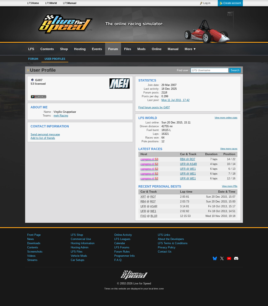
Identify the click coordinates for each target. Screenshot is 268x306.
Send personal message (45, 134)
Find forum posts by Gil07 (154, 107)
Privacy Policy (166, 247)
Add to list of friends (43, 138)
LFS (33, 3)
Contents (32, 247)
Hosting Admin (79, 247)
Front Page (34, 234)
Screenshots (35, 251)
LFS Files (76, 251)
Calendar (119, 243)
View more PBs (229, 186)
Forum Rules (122, 251)
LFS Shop (77, 234)
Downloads (33, 243)
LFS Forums (121, 247)
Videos (31, 255)
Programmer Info (124, 255)
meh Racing (61, 115)
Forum (33, 58)
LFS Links (164, 234)
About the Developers (171, 239)
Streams (32, 260)
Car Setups (77, 260)
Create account (232, 3)
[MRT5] (207, 26)
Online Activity (123, 234)
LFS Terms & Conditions (173, 243)
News (30, 239)
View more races (228, 148)
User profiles (55, 58)
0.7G (89, 30)
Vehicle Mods (79, 255)
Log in (206, 3)
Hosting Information (82, 243)
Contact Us (164, 251)
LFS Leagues (122, 239)
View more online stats (226, 117)
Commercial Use (81, 239)
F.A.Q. (118, 260)
